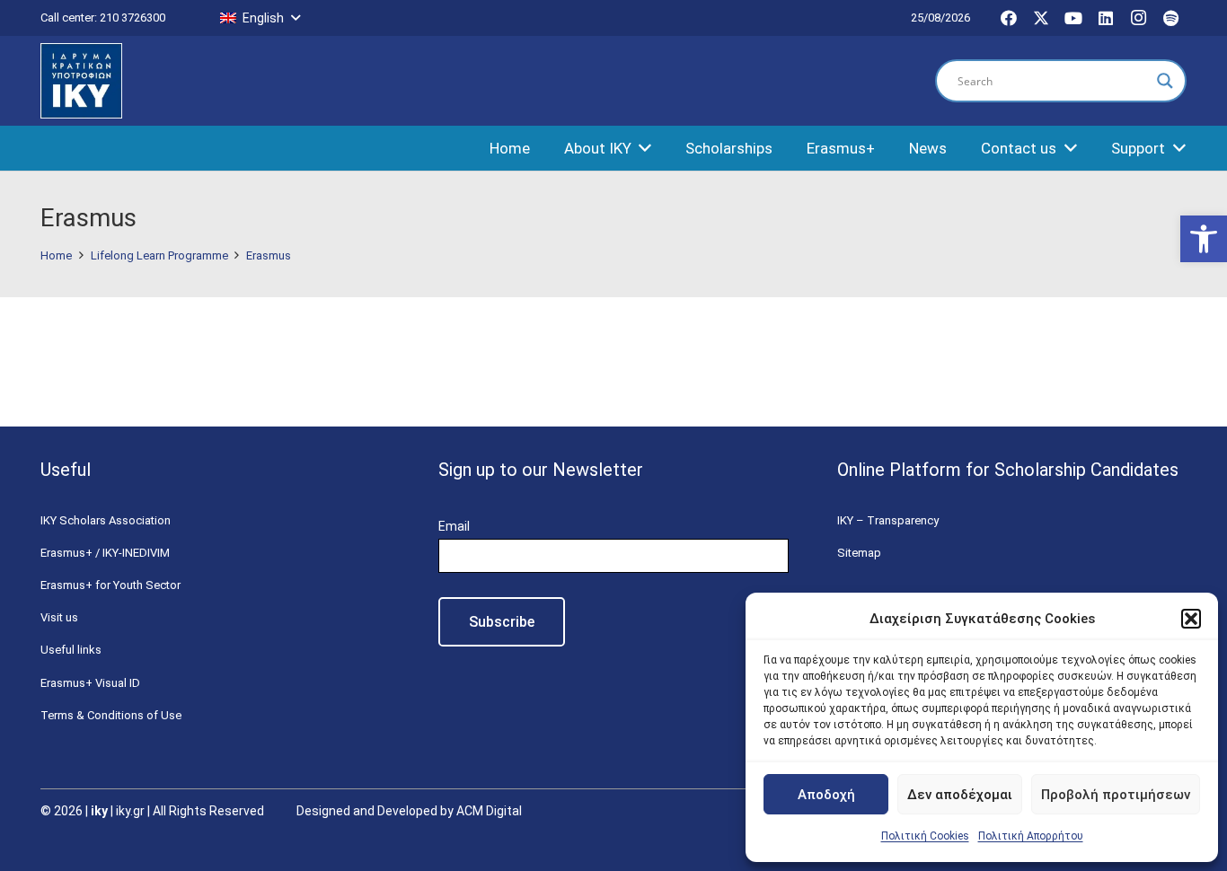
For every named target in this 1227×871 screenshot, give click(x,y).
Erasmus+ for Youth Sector (110, 585)
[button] (1203, 239)
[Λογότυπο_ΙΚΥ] (81, 81)
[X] (1041, 18)
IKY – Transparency (888, 520)
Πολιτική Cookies (925, 836)
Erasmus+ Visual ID (90, 683)
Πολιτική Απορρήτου (1030, 836)
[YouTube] (1073, 18)
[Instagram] (1138, 18)
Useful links (71, 649)
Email (454, 526)
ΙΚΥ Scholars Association (105, 520)
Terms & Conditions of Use (110, 715)
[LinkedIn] (1106, 18)
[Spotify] (1170, 18)
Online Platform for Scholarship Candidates (1007, 469)
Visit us (59, 617)
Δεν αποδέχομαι (959, 795)
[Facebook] (1009, 18)
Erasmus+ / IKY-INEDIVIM (105, 552)
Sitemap (859, 552)
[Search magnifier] (1165, 80)
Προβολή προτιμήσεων (1115, 795)
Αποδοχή (826, 795)
